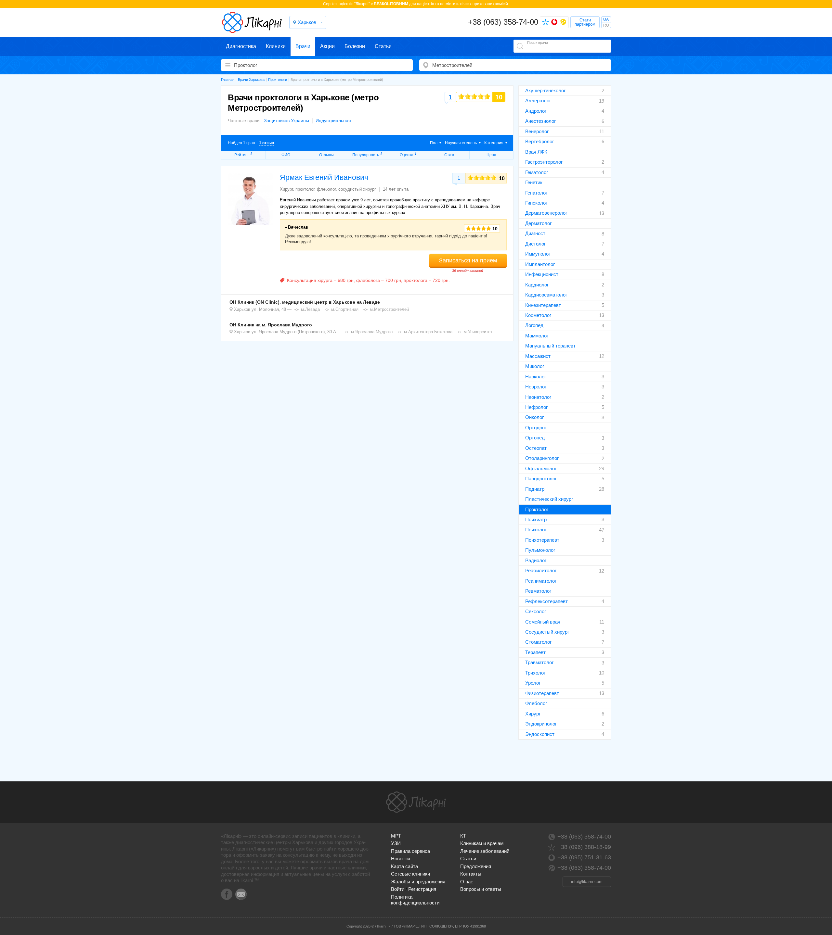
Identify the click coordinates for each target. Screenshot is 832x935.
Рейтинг (241, 155)
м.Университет (478, 331)
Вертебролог (539, 141)
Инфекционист (541, 274)
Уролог (532, 683)
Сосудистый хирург (547, 632)
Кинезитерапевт (543, 305)
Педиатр (534, 489)
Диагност (535, 233)
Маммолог (536, 335)
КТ (463, 836)
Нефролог (536, 407)
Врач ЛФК (536, 152)
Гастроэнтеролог (544, 162)
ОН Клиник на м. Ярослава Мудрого (270, 324)
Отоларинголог (542, 458)
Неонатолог (538, 397)
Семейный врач (542, 622)
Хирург (532, 713)
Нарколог (535, 376)
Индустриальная (333, 120)
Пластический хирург (549, 499)
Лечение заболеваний (484, 851)
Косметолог (538, 315)
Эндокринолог (541, 724)
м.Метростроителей (389, 309)
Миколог (534, 366)
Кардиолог (537, 284)
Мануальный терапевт (550, 345)
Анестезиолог (540, 121)
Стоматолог (538, 642)
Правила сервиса (410, 851)
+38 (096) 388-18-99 (584, 847)
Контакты (470, 874)
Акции (327, 46)
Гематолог (536, 172)
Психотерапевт (542, 540)
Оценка (406, 155)
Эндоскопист (539, 734)
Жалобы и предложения (418, 881)
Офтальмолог (540, 468)
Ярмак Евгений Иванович (324, 177)
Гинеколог (536, 203)
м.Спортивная (344, 309)
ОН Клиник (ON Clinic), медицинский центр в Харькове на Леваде (304, 302)
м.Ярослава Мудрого (372, 331)
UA (606, 19)
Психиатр (536, 519)
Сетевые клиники (410, 874)
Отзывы (326, 155)
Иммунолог (537, 254)
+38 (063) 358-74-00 (503, 22)
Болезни (354, 46)
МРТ (396, 836)
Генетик (533, 182)
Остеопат (536, 448)
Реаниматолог (540, 581)
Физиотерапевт (542, 693)
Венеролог (537, 131)
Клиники (276, 46)
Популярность (365, 155)
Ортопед (535, 437)
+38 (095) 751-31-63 (584, 857)
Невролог (535, 386)
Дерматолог (538, 223)
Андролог (535, 111)
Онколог (534, 417)
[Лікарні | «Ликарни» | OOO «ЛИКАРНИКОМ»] (416, 802)
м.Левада (310, 309)
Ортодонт (536, 427)
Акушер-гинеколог (545, 90)
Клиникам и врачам (481, 843)
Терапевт (535, 652)
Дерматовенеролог (546, 213)
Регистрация (422, 889)
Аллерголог (538, 100)
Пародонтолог (541, 478)
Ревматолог (538, 591)
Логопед (534, 325)
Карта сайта (404, 866)
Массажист (538, 356)
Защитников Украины (286, 120)
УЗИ (396, 843)
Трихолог (535, 673)
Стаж (449, 155)
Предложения (475, 866)
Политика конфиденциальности (415, 899)
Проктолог (536, 509)
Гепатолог (536, 193)
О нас (466, 881)
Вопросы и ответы (480, 889)
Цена (491, 155)
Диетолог (535, 243)
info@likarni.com (587, 881)
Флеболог (536, 703)
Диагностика (241, 46)
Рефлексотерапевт (546, 601)
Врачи (302, 46)
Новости (400, 858)
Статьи (383, 46)
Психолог (535, 529)
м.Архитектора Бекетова (428, 331)
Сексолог (535, 611)
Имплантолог (540, 264)
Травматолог (539, 662)
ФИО (285, 155)
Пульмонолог (540, 550)
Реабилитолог (540, 570)
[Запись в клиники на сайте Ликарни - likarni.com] (252, 22)
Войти (397, 889)
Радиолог (535, 560)
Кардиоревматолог (546, 294)
